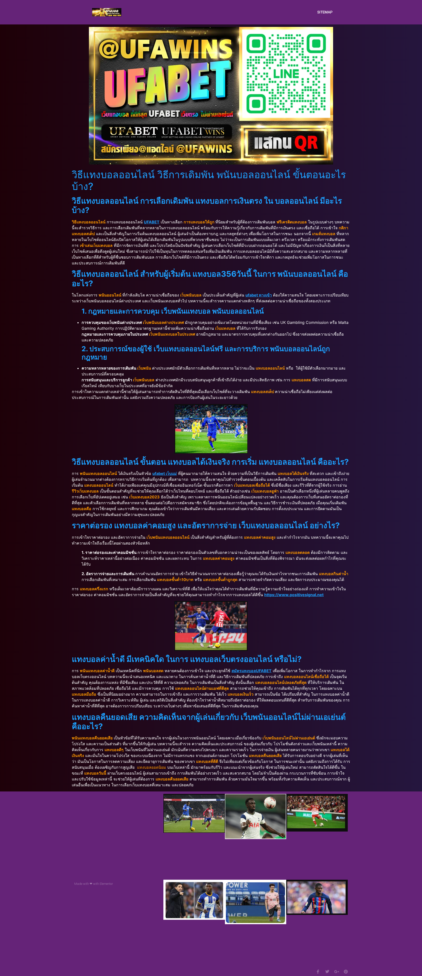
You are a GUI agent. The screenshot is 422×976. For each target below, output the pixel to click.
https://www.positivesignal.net (294, 594)
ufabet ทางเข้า (258, 295)
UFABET (151, 221)
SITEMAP (325, 12)
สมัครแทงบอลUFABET (252, 670)
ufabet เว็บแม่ (164, 473)
